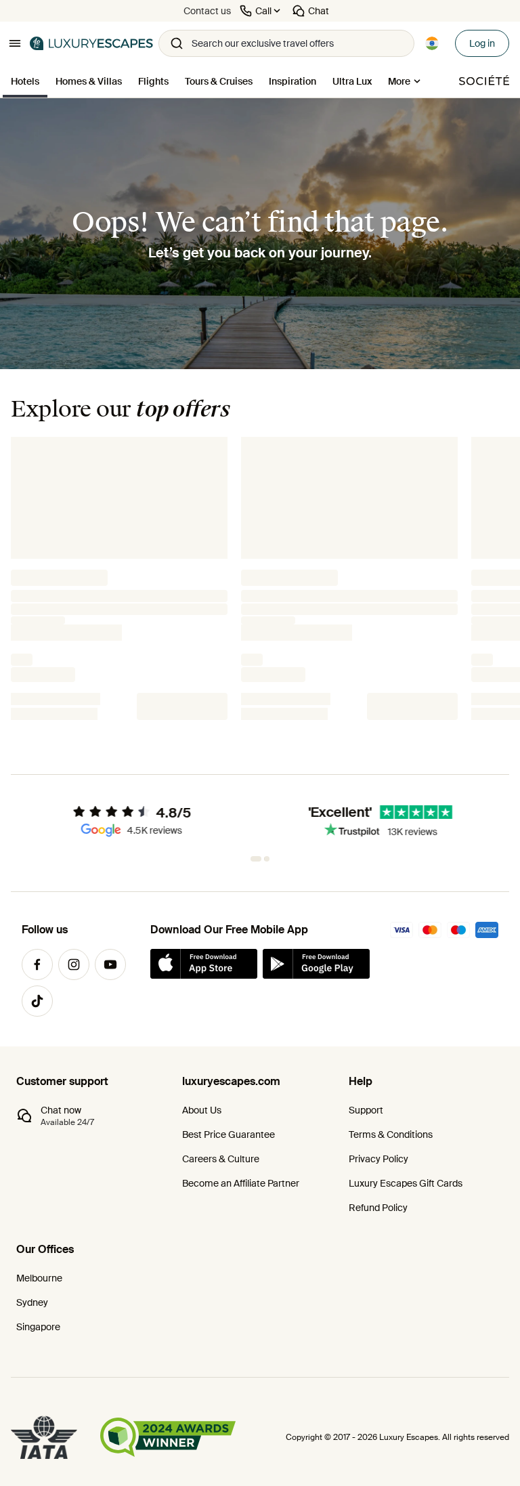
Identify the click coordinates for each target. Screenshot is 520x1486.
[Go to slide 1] (253, 858)
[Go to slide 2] (264, 858)
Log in (482, 43)
